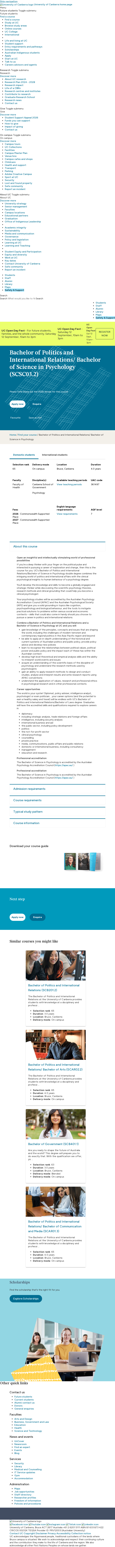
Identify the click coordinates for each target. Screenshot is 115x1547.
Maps (8, 287)
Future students (23, 1396)
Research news (13, 100)
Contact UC (16, 1533)
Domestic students (24, 454)
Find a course (7, 16)
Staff (8, 278)
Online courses (13, 28)
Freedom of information (27, 1500)
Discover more (8, 76)
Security (9, 180)
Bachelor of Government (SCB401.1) (53, 1144)
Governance (11, 236)
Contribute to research (18, 94)
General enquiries (24, 1408)
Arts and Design (23, 1418)
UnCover (19, 1441)
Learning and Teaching (17, 245)
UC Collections (13, 147)
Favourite (15, 417)
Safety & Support (14, 290)
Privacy (52, 1533)
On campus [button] (6, 135)
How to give (11, 123)
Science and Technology (28, 1430)
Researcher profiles (25, 1497)
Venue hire (10, 156)
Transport (10, 168)
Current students (24, 1399)
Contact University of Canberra (22, 263)
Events (18, 1450)
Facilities (10, 150)
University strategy (15, 203)
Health (18, 1427)
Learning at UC (13, 242)
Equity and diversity (16, 254)
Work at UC (11, 257)
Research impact (14, 85)
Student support (14, 43)
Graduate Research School (20, 97)
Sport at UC (11, 177)
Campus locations (15, 212)
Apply (8, 55)
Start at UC (11, 58)
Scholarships (12, 49)
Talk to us (10, 61)
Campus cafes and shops (19, 159)
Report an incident (15, 189)
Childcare (10, 162)
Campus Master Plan (16, 153)
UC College (11, 31)
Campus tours (12, 144)
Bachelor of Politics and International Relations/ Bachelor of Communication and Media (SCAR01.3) (54, 1226)
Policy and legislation (17, 239)
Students (10, 275)
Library (8, 284)
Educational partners (16, 215)
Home (13, 434)
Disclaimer (41, 1533)
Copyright (29, 1533)
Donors (18, 1405)
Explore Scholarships (25, 1298)
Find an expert (22, 1447)
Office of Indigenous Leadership (23, 221)
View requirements (67, 513)
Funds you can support (17, 120)
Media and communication (19, 233)
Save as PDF (35, 417)
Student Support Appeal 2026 (21, 117)
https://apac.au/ (64, 765)
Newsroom (20, 1444)
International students (55, 454)
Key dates (10, 260)
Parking (9, 171)
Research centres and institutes (22, 91)
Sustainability (12, 230)
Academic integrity (15, 227)
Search (3, 298)
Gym (17, 1475)
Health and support (15, 165)
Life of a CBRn (13, 88)
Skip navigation (9, 1)
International (12, 34)
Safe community (14, 186)
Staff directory (22, 1494)
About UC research (15, 79)
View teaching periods (69, 484)
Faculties (10, 209)
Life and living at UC (16, 40)
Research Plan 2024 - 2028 (20, 82)
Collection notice (81, 1533)
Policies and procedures (27, 1503)
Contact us (11, 103)
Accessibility (63, 1533)
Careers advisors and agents (21, 64)
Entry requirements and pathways (23, 46)
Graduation (11, 218)
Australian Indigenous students (22, 52)
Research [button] (5, 70)
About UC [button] (5, 194)
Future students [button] (9, 10)
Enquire (37, 404)
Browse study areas (16, 25)
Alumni (8, 281)
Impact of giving (14, 126)
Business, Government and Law (31, 1421)
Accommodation (23, 1478)
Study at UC (12, 22)
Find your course (27, 434)
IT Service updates (24, 1472)
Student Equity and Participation (23, 251)
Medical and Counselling (28, 1469)
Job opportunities (24, 1491)
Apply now (18, 917)
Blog (16, 1453)
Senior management (16, 206)
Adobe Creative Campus (18, 174)
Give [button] (2, 108)
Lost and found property (18, 183)
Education (20, 1424)
